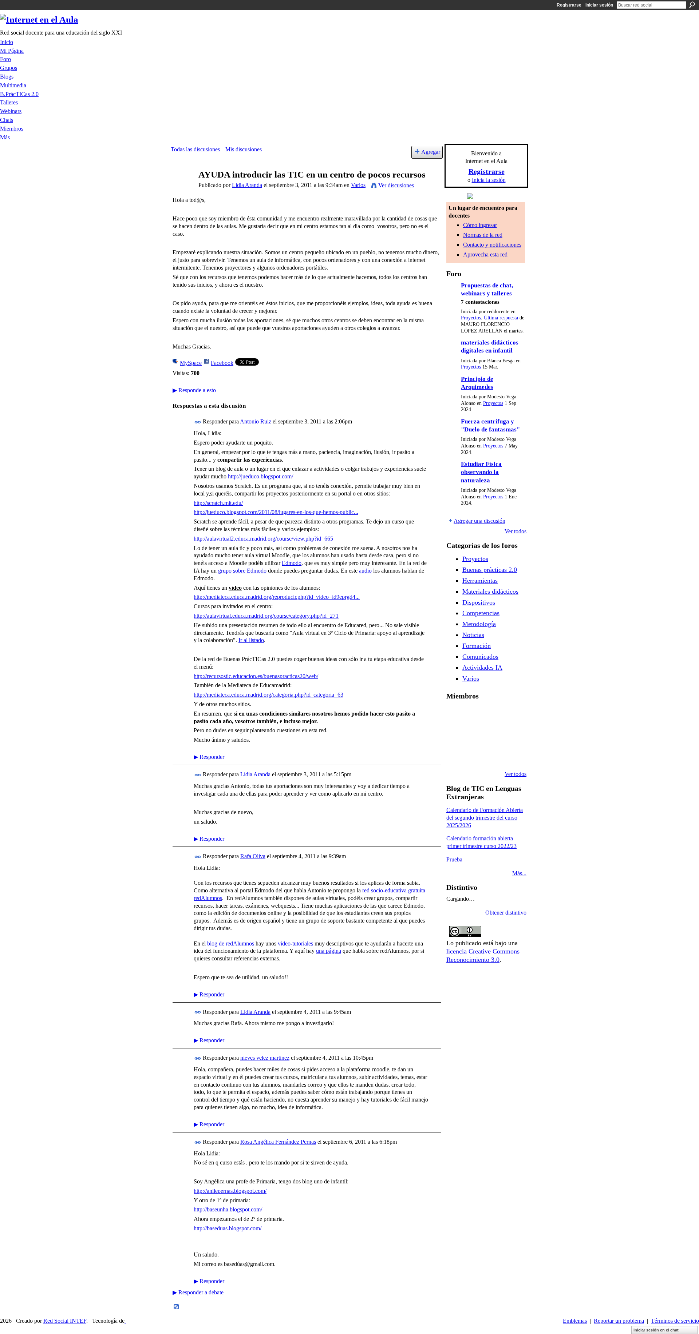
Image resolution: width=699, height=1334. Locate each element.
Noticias (473, 634)
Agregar (430, 152)
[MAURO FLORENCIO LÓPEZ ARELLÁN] (455, 715)
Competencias (480, 613)
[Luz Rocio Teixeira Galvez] (455, 754)
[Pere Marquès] (473, 754)
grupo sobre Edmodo (242, 571)
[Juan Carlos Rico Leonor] (492, 735)
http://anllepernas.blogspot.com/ (230, 1191)
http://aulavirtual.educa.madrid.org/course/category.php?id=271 (266, 616)
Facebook (222, 363)
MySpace (191, 363)
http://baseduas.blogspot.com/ (227, 1228)
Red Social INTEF (64, 1321)
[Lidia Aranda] (182, 189)
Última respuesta (501, 317)
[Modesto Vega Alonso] (455, 735)
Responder (209, 757)
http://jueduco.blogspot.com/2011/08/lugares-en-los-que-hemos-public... (276, 512)
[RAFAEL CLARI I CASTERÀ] (492, 715)
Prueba (454, 859)
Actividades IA (482, 667)
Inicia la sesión (489, 180)
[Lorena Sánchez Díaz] (473, 735)
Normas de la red (482, 235)
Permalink (197, 422)
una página (328, 951)
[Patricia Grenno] (511, 754)
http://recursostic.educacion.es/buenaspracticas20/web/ (256, 676)
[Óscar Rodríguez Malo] (511, 715)
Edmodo (291, 563)
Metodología (479, 624)
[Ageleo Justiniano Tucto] (473, 715)
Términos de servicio (675, 1321)
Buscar (692, 4)
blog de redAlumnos (230, 943)
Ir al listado (251, 640)
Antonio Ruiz (255, 421)
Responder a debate (198, 1292)
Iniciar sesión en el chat (656, 1330)
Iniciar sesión (599, 5)
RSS (176, 1307)
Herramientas (480, 580)
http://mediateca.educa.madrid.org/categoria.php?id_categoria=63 (268, 695)
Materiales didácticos (490, 591)
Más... (519, 873)
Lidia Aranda (247, 185)
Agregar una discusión (479, 521)
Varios (358, 185)
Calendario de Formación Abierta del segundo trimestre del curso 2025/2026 (484, 817)
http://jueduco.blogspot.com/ (260, 476)
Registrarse (569, 5)
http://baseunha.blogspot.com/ (228, 1209)
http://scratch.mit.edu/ (218, 503)
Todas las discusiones (195, 149)
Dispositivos (478, 602)
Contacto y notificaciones (492, 245)
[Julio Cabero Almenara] (492, 754)
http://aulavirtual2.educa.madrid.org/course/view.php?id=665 (263, 538)
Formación (476, 645)
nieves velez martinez (264, 1058)
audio (365, 571)
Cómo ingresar (480, 225)
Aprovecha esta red (485, 254)
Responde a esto (194, 390)
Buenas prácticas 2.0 (489, 569)
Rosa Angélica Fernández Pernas (278, 1142)
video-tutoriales (295, 943)
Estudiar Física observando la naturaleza (481, 472)
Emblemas (575, 1321)
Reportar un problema (619, 1321)
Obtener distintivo (505, 912)
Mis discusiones (243, 149)
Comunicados (480, 656)
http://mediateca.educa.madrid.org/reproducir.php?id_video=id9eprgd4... (277, 597)
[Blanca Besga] (511, 735)
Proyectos (471, 317)
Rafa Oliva (252, 856)
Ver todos (515, 531)
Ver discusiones (396, 185)
